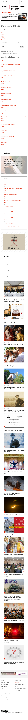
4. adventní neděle (6, 99)
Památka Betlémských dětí (8, 124)
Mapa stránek (4, 686)
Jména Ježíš (4, 130)
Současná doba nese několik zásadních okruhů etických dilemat (14, 663)
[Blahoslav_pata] (14, 673)
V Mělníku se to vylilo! (9, 366)
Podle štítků (17, 690)
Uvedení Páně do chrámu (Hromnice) (10, 148)
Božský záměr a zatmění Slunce (12, 514)
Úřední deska (18, 680)
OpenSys (24, 714)
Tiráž (2, 688)
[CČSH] (14, 7)
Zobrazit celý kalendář (14, 226)
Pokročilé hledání (5, 682)
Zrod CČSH (4, 142)
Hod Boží (3, 111)
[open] (3, 2)
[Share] (21, 2)
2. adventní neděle (6, 87)
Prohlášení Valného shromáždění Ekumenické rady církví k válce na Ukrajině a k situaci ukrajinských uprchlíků (12, 598)
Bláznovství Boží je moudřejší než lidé (13, 554)
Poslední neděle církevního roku (9, 76)
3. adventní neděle (6, 93)
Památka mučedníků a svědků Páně (10, 64)
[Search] (25, 2)
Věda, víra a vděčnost (9, 323)
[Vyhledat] (1, 40)
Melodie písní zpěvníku (6, 694)
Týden (2, 36)
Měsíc (2, 34)
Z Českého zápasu (5, 698)
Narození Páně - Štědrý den (8, 105)
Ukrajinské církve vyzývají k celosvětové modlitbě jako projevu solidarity (14, 300)
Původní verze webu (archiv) (19, 685)
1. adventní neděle (6, 81)
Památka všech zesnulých (8, 70)
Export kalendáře (5, 700)
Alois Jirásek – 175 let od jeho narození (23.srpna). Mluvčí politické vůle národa (14, 411)
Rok (2, 32)
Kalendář (17, 682)
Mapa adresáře (4, 702)
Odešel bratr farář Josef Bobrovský (13, 430)
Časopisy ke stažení (5, 696)
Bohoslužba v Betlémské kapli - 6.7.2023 (14, 620)
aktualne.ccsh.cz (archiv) (20, 688)
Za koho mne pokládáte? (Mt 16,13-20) (13, 344)
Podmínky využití (4, 684)
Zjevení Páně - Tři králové (7, 136)
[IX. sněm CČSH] (14, 241)
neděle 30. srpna (13, 14)
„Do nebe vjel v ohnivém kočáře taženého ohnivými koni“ (12, 494)
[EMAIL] (4, 29)
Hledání (2, 680)
